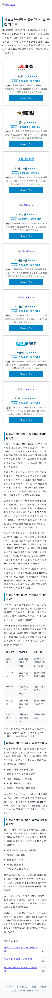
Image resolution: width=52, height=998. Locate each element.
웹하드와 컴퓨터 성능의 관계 (18, 959)
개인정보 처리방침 (39, 986)
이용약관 (23, 986)
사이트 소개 (10, 986)
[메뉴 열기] (48, 6)
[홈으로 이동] (10, 6)
